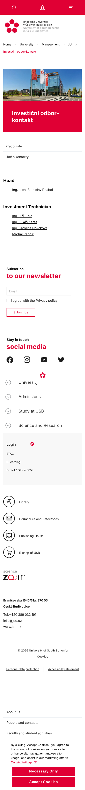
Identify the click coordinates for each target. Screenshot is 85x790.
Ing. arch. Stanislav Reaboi (32, 190)
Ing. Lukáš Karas (24, 222)
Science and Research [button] (40, 425)
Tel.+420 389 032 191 (19, 615)
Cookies (42, 656)
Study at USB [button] (31, 411)
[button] (14, 7)
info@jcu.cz (12, 621)
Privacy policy (47, 300)
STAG (10, 453)
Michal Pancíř (23, 234)
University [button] (28, 382)
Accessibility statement (63, 669)
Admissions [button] (30, 396)
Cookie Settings (21, 762)
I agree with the (34, 300)
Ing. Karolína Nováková (29, 228)
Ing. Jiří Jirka (22, 216)
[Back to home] (42, 26)
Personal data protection (22, 669)
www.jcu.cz (12, 627)
